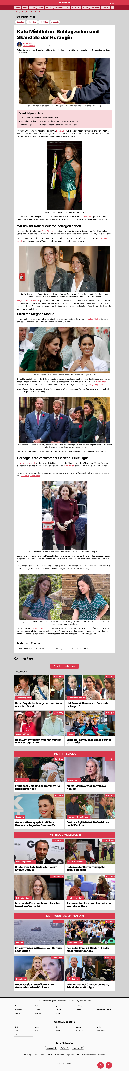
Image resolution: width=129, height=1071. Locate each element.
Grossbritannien (29, 46)
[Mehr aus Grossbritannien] (64, 916)
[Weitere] (112, 7)
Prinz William (61, 131)
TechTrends (100, 1031)
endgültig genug (96, 384)
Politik (37, 1006)
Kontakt (49, 1055)
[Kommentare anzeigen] (109, 1065)
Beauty (17, 1034)
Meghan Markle (93, 319)
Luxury (78, 1027)
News (16, 1006)
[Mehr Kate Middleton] (64, 835)
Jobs (42, 1055)
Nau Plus (58, 1009)
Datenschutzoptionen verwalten (93, 1055)
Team (35, 1055)
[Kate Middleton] (64, 17)
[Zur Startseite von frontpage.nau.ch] (64, 2)
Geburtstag (101, 382)
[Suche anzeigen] (110, 2)
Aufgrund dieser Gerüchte (28, 301)
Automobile (80, 1031)
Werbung (27, 1055)
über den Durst (86, 216)
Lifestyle (17, 1013)
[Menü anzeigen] (113, 2)
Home (17, 12)
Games (78, 1009)
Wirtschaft (18, 1009)
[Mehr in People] (64, 754)
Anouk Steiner (28, 43)
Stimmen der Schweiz (104, 1009)
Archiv (57, 1013)
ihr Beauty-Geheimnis (30, 476)
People (25, 12)
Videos (37, 1009)
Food (16, 1031)
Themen (38, 1013)
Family (98, 1027)
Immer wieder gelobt (26, 463)
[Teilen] (100, 1065)
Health (17, 1027)
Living (37, 1027)
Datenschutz (59, 1055)
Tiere (37, 1031)
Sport (57, 1006)
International (35, 12)
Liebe (57, 1027)
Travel (57, 1031)
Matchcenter (80, 1006)
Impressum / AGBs (72, 1055)
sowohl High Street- (39, 628)
